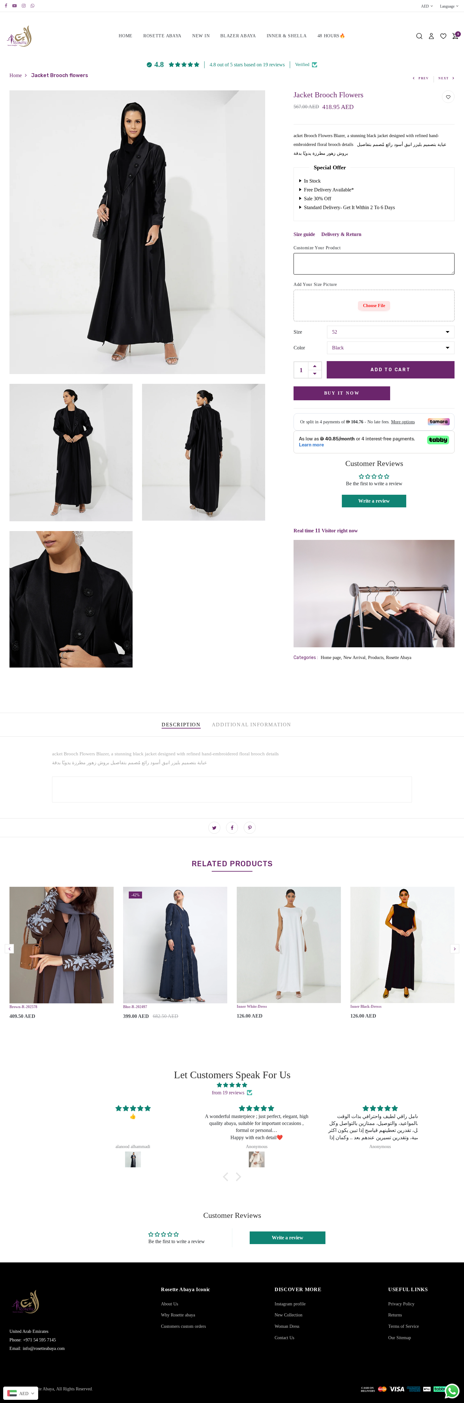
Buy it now (342, 392)
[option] (61, 958)
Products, (377, 657)
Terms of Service (403, 1326)
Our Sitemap (399, 1337)
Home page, (332, 657)
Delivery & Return (341, 234)
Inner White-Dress (252, 1006)
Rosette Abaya (162, 35)
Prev (424, 78)
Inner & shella (287, 35)
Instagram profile (290, 1304)
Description (181, 724)
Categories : (306, 657)
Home (126, 35)
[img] (232, 1085)
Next (443, 78)
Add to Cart (391, 369)
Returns (395, 1315)
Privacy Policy (401, 1304)
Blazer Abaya (238, 35)
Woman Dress (287, 1326)
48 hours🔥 (331, 35)
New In (201, 35)
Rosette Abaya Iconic (185, 1289)
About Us (169, 1304)
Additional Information (251, 724)
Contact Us (284, 1337)
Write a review (374, 501)
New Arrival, (355, 657)
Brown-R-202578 (23, 1007)
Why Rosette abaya (178, 1315)
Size (298, 331)
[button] (227, 1176)
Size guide (304, 234)
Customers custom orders (183, 1326)
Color (299, 347)
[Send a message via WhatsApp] (452, 1391)
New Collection (288, 1315)
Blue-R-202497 (135, 1007)
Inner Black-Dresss (366, 1006)
